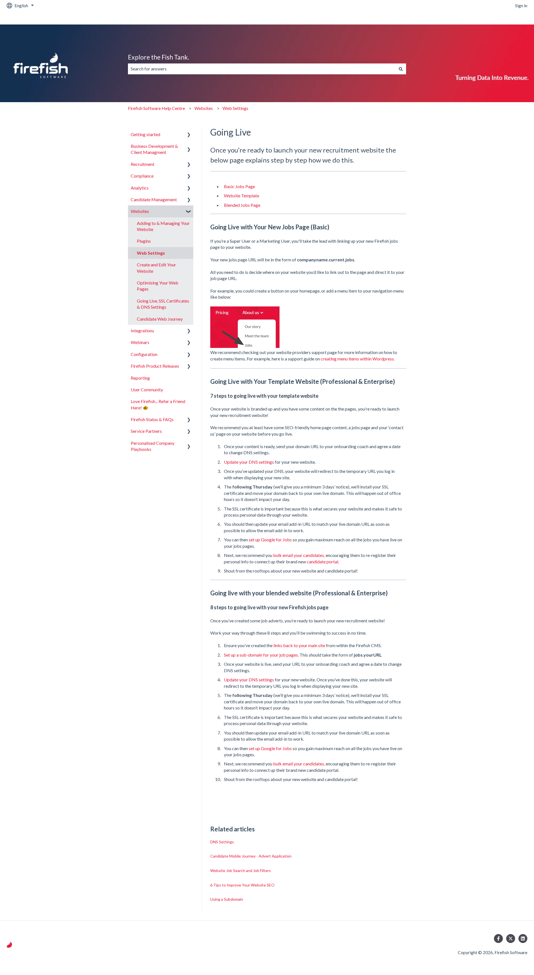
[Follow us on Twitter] (510, 938)
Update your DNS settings (249, 462)
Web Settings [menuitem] (151, 253)
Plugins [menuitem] (144, 241)
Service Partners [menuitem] (146, 431)
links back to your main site (299, 645)
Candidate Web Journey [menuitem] (160, 318)
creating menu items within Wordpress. (358, 358)
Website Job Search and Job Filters (240, 870)
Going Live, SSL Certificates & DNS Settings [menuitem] (163, 304)
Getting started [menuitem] (145, 134)
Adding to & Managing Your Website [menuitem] (163, 226)
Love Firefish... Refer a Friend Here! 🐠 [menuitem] (158, 404)
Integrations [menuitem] (142, 330)
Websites (203, 108)
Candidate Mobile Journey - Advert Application (250, 856)
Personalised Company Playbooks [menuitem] (152, 446)
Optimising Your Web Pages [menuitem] (157, 285)
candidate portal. (323, 561)
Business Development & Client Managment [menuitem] (154, 149)
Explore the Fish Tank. (158, 57)
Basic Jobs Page (239, 186)
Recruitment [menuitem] (142, 164)
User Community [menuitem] (147, 389)
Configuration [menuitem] (144, 354)
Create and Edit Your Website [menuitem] (156, 267)
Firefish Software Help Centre (156, 108)
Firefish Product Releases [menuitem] (155, 366)
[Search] (400, 68)
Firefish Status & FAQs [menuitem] (152, 419)
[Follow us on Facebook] (498, 938)
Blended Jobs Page (242, 205)
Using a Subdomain (226, 899)
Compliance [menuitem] (142, 175)
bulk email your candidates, (299, 555)
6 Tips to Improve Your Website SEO (242, 885)
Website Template (241, 195)
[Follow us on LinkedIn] (522, 938)
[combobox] (261, 68)
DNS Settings (222, 841)
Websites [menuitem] (140, 211)
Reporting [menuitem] (140, 377)
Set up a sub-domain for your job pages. (261, 654)
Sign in (521, 5)
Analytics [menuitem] (140, 187)
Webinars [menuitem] (140, 342)
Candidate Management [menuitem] (154, 199)
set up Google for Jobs (271, 539)
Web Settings (235, 108)
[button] (188, 135)
